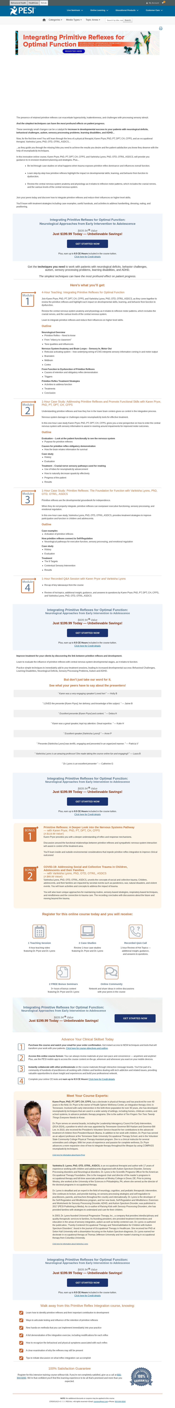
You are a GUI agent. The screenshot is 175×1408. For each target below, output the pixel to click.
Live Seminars (73, 10)
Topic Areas (92, 20)
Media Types (73, 20)
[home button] (44, 20)
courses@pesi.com (101, 1402)
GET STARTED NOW (88, 243)
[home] (23, 11)
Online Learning (97, 10)
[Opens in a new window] (87, 43)
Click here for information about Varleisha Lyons (70, 1244)
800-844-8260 (120, 1402)
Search (128, 20)
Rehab (44, 3)
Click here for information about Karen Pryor (68, 1155)
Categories (54, 20)
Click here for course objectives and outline (87, 1048)
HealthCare (33, 3)
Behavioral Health (18, 3)
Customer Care (153, 10)
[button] (160, 28)
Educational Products (125, 10)
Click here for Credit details (87, 257)
